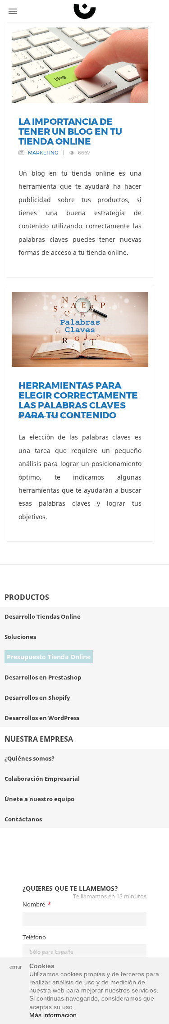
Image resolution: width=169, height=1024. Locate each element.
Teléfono (34, 937)
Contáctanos (23, 819)
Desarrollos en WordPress (42, 718)
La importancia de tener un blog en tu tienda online (70, 131)
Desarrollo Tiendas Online (43, 616)
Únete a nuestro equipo (39, 799)
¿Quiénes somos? (30, 758)
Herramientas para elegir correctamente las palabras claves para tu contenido (78, 400)
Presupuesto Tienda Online (49, 656)
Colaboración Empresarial (42, 779)
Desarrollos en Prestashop (43, 677)
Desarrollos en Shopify (37, 697)
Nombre (34, 904)
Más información (53, 1015)
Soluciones (20, 637)
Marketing (43, 153)
